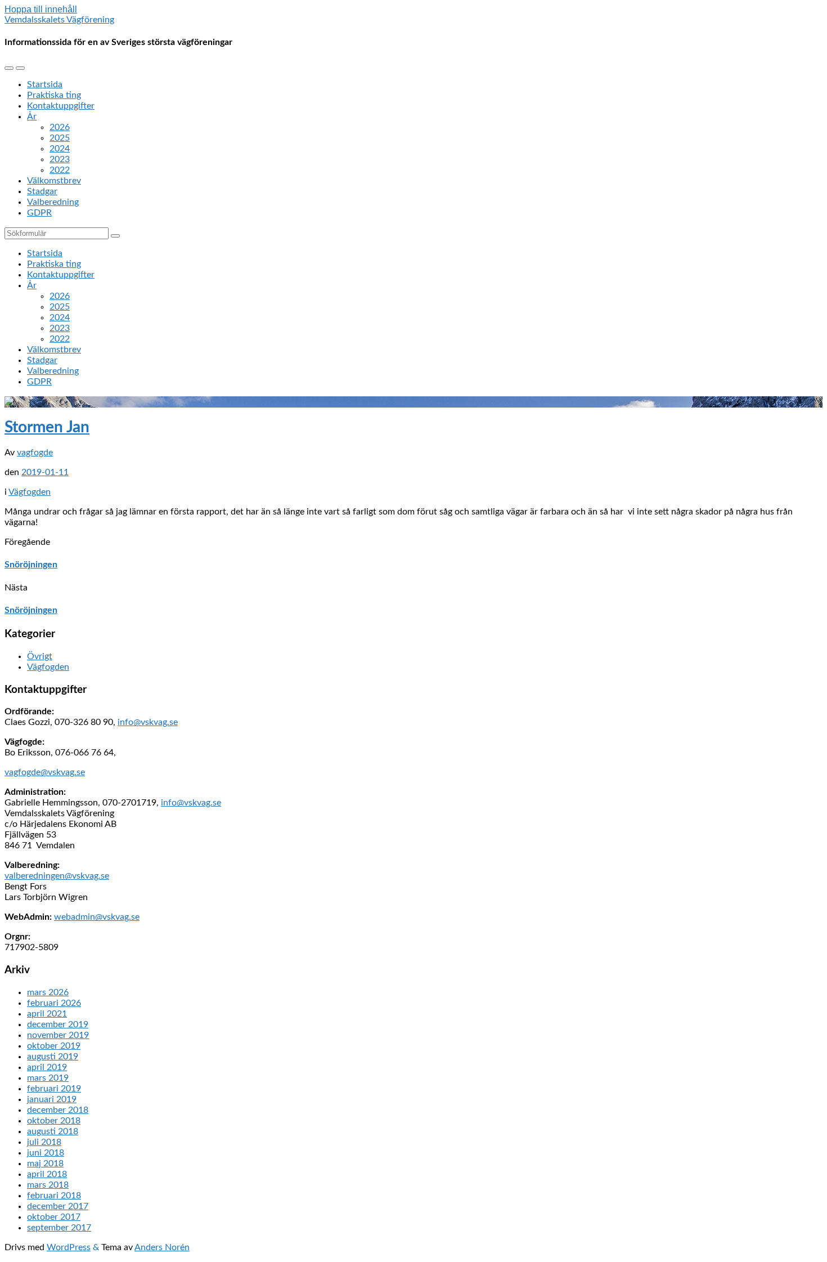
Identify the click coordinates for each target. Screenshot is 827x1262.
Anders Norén (162, 1247)
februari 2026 (54, 1003)
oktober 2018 (53, 1120)
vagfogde (35, 452)
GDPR (39, 212)
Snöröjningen (31, 564)
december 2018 (57, 1110)
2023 (60, 159)
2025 (60, 137)
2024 (60, 148)
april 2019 (47, 1067)
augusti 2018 (52, 1131)
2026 (60, 127)
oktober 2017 (53, 1216)
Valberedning (53, 202)
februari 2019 (54, 1088)
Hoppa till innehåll (41, 9)
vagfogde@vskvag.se (45, 772)
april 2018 (47, 1174)
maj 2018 (45, 1163)
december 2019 (57, 1024)
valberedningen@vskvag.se (57, 875)
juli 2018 (44, 1142)
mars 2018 (48, 1184)
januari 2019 (52, 1099)
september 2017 (59, 1227)
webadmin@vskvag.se (97, 916)
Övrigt (39, 656)
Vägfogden (29, 491)
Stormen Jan (47, 427)
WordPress (69, 1247)
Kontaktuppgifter (61, 105)
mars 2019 (48, 1077)
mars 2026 (48, 992)
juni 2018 (45, 1152)
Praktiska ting (54, 95)
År (32, 116)
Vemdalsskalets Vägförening (59, 19)
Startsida (44, 84)
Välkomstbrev (54, 180)
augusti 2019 (52, 1056)
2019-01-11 (45, 472)
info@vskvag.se (148, 722)
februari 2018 (54, 1195)
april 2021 (47, 1013)
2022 (60, 169)
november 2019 (58, 1035)
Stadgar (42, 191)
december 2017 (57, 1206)
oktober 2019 (53, 1045)
